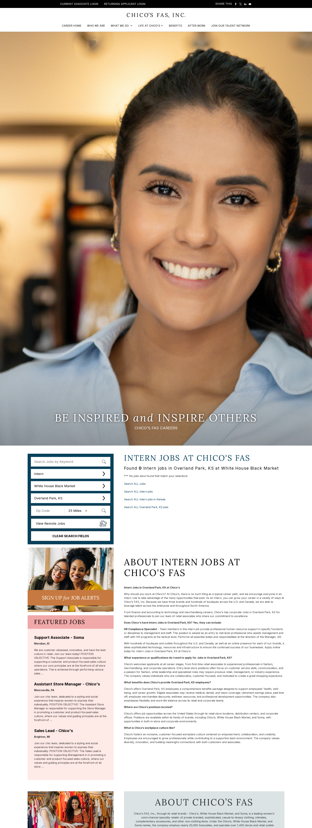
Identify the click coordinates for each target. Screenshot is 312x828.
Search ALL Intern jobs (138, 491)
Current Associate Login (79, 4)
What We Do (120, 25)
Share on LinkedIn (245, 4)
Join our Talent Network (230, 25)
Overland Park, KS (48, 498)
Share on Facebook (235, 4)
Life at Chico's (149, 25)
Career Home (71, 25)
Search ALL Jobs (135, 483)
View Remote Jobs (50, 523)
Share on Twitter (240, 4)
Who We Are (96, 25)
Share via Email (249, 4)
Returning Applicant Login (124, 3)
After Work (196, 25)
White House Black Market (54, 486)
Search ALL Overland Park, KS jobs (146, 507)
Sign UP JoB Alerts (70, 598)
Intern (38, 474)
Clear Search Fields (70, 536)
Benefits (175, 25)
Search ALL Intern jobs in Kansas (144, 499)
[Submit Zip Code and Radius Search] (103, 510)
